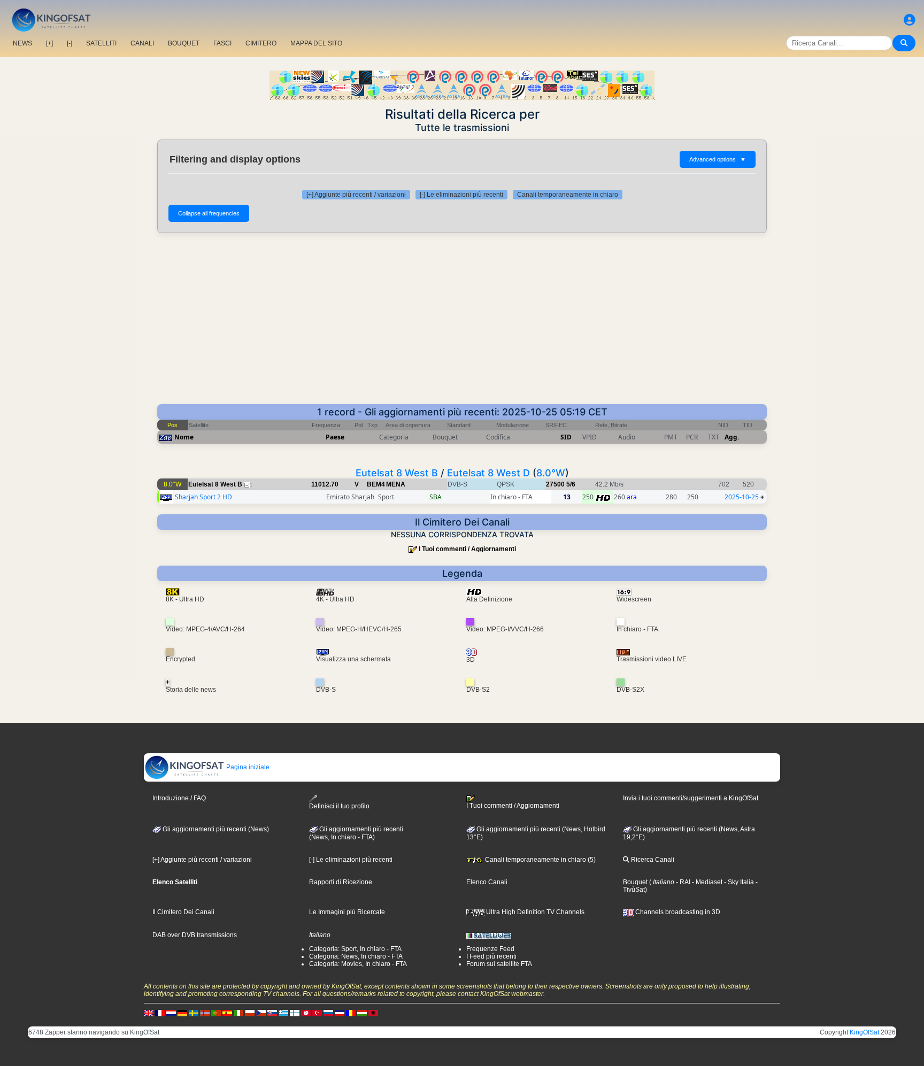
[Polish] (250, 1012)
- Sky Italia (738, 882)
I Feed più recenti (491, 956)
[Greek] (283, 1012)
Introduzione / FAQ (179, 798)
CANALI (142, 43)
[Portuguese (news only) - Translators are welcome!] (216, 1012)
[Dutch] (171, 1012)
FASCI (222, 43)
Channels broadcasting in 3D (677, 912)
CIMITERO (260, 43)
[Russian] (328, 1012)
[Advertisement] (462, 324)
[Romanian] (351, 1012)
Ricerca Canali (651, 859)
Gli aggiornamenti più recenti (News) (215, 829)
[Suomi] (294, 1012)
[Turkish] (317, 1012)
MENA (395, 484)
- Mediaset (706, 882)
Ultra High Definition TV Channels (534, 912)
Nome (184, 437)
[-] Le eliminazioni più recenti (461, 194)
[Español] (227, 1012)
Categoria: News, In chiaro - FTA (356, 956)
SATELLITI (101, 43)
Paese (335, 437)
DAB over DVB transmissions (194, 935)
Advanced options (717, 159)
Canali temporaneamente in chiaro (567, 194)
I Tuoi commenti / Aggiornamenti (467, 549)
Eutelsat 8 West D (488, 472)
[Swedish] (193, 1012)
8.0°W (550, 472)
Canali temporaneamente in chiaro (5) (539, 859)
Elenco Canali (486, 882)
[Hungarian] (362, 1012)
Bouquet (635, 882)
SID (566, 437)
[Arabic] (306, 1012)
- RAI (682, 882)
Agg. (732, 437)
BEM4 (376, 484)
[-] (69, 43)
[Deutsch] (182, 1012)
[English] (148, 1012)
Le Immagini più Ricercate (347, 912)
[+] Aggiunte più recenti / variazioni (356, 194)
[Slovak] (272, 1012)
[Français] (160, 1012)
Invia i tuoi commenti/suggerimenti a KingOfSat (690, 798)
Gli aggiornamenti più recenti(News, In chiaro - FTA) (356, 833)
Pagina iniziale (247, 767)
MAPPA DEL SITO (316, 43)
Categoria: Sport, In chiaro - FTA (355, 949)
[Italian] (238, 1012)
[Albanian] (373, 1012)
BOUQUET (183, 43)
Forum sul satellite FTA (499, 964)
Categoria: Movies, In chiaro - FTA (358, 964)
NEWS (22, 43)
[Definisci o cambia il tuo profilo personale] (909, 20)
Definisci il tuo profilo (339, 806)
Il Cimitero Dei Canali (183, 912)
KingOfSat (864, 1032)
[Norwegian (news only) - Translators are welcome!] (205, 1012)
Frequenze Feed (490, 949)
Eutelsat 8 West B (397, 472)
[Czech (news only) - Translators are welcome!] (261, 1012)
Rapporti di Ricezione (340, 882)
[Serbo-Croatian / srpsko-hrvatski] (339, 1012)
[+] (49, 43)
